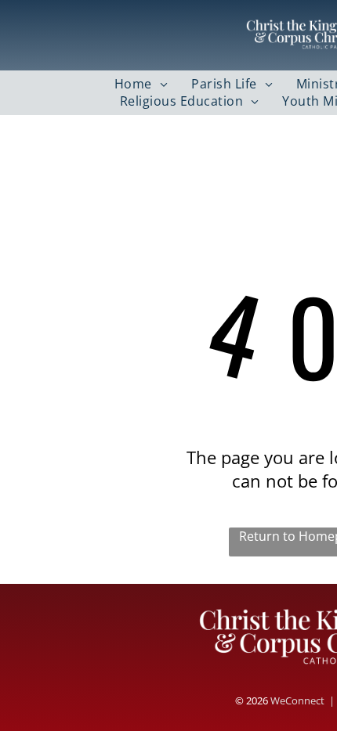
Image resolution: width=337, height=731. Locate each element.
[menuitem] (141, 83)
